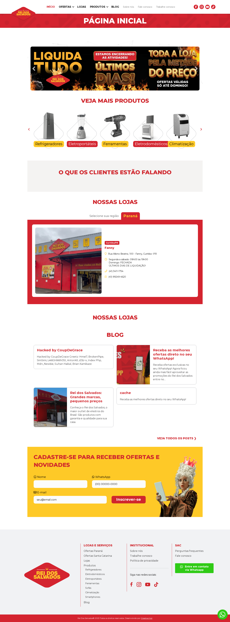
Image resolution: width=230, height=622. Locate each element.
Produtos (97, 6)
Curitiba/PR (112, 243)
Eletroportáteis (93, 578)
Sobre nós (128, 6)
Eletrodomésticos (95, 574)
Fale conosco (145, 6)
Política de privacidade (144, 560)
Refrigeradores (93, 569)
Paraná (130, 216)
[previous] (33, 68)
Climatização (92, 592)
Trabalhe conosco (165, 6)
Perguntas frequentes (189, 550)
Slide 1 (115, 88)
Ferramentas (92, 583)
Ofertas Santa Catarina (98, 555)
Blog (115, 6)
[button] (73, 7)
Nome (41, 477)
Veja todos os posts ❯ (176, 438)
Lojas (81, 6)
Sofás (88, 588)
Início (51, 6)
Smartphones (92, 597)
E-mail (41, 492)
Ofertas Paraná (93, 550)
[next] (196, 68)
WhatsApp (102, 477)
